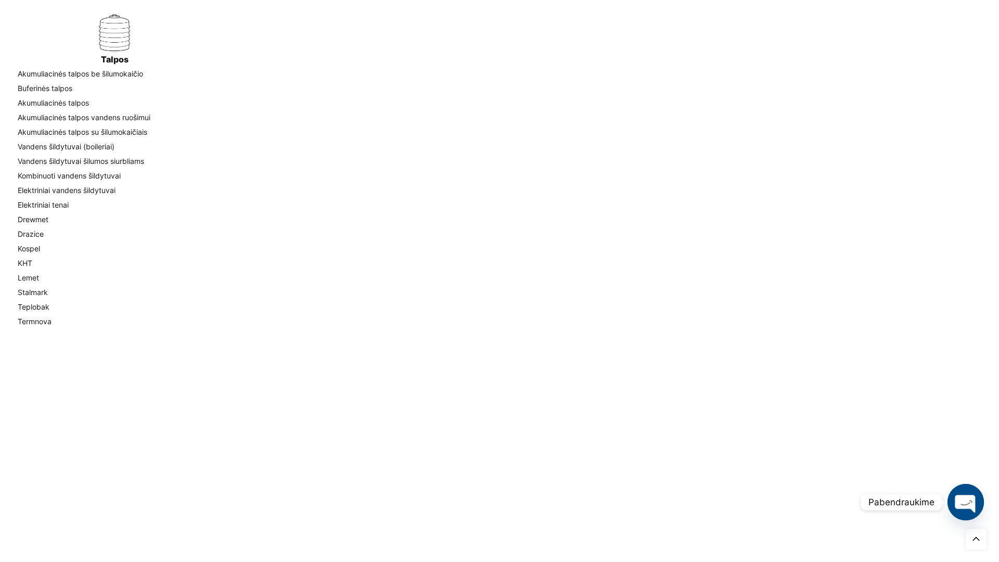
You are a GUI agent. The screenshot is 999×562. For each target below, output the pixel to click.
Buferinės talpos (45, 88)
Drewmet (33, 219)
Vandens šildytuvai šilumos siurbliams (81, 161)
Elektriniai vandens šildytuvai (67, 190)
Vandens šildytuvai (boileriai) (66, 146)
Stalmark (33, 292)
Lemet (28, 277)
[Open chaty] (965, 502)
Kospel (29, 248)
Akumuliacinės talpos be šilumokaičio (80, 73)
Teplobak (33, 306)
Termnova (35, 321)
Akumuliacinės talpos (53, 102)
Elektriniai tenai (43, 204)
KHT (25, 263)
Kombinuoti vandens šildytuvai (69, 175)
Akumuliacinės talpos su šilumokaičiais (82, 131)
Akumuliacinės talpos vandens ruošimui (84, 117)
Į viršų (976, 539)
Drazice (31, 233)
